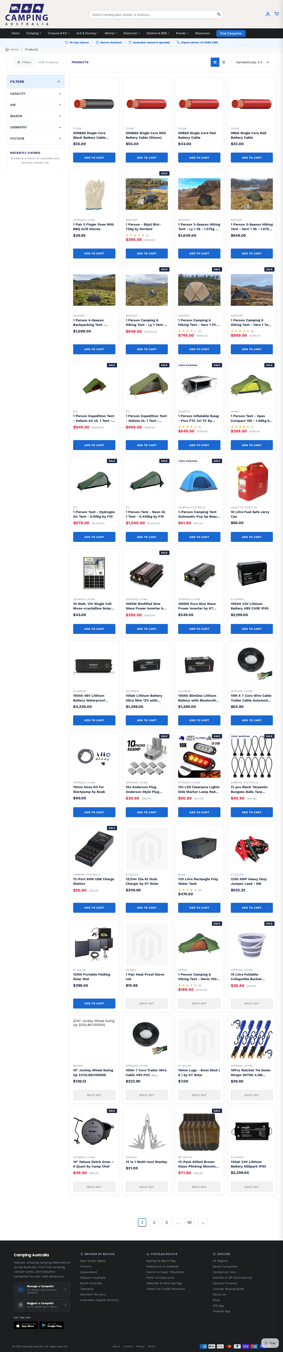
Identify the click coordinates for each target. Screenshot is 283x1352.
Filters (26, 62)
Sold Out (146, 1003)
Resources (202, 33)
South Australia (91, 1283)
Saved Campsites (225, 1266)
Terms (151, 1346)
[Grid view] (215, 62)
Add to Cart (94, 157)
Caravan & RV (59, 33)
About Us (219, 1294)
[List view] (223, 62)
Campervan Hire (224, 1272)
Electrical (132, 33)
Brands (182, 33)
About (116, 1346)
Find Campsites (231, 33)
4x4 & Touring (87, 33)
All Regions (220, 1260)
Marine (111, 33)
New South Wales (92, 1260)
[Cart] (276, 14)
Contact (128, 1346)
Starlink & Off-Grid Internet (232, 1277)
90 (189, 1222)
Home (16, 33)
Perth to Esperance (160, 1277)
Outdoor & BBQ (158, 33)
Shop (216, 1300)
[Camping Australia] (27, 14)
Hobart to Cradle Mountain (165, 1288)
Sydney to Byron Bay (161, 1260)
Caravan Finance (225, 1283)
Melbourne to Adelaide (162, 1266)
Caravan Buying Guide (228, 1288)
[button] (110, 87)
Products (31, 49)
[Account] (268, 14)
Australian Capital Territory (99, 1300)
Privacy (140, 1346)
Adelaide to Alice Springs (164, 1283)
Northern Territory (93, 1294)
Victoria (85, 1266)
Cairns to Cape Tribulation (165, 1272)
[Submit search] (219, 14)
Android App (221, 1311)
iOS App (218, 1305)
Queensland (88, 1272)
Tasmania (86, 1288)
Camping (33, 33)
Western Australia (92, 1277)
